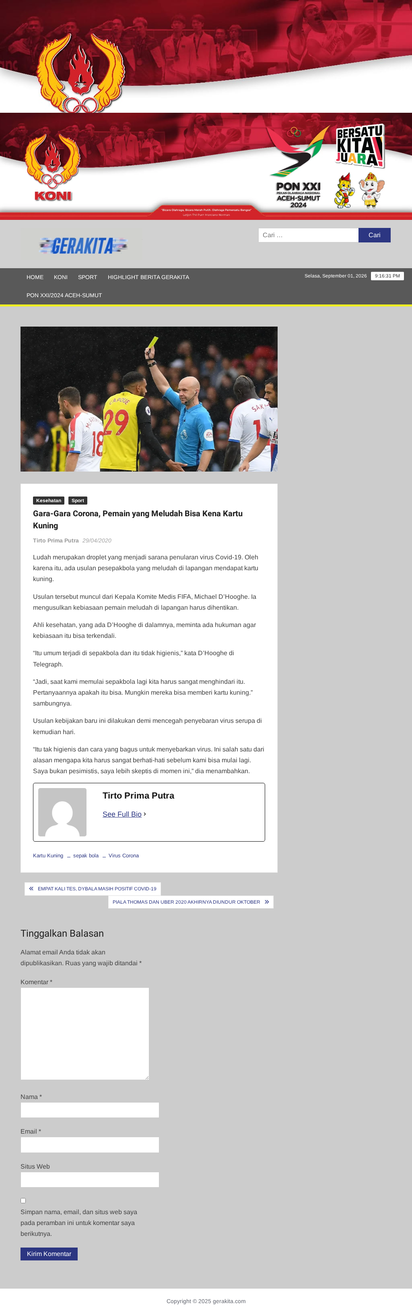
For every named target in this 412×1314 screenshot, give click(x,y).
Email (31, 1131)
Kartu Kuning (48, 856)
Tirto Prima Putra (56, 540)
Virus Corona (124, 856)
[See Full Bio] (145, 814)
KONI (61, 277)
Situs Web (35, 1166)
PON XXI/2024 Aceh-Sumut (64, 295)
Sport (87, 277)
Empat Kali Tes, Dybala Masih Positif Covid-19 (97, 889)
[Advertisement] (206, 56)
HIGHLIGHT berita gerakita (148, 277)
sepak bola (86, 856)
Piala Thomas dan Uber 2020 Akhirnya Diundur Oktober (186, 902)
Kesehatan (48, 500)
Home (35, 277)
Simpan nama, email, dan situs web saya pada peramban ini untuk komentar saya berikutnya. (79, 1222)
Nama (31, 1096)
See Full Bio (122, 814)
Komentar (36, 982)
